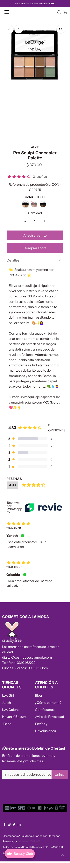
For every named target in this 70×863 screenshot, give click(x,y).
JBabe (6, 724)
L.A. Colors (10, 710)
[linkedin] (19, 824)
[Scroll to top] (62, 855)
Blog (38, 695)
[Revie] (43, 507)
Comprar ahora (35, 248)
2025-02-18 (13, 528)
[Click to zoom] (60, 29)
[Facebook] (4, 824)
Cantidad (35, 213)
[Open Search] (59, 12)
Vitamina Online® (29, 841)
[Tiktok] (14, 824)
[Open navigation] (9, 12)
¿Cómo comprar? (48, 703)
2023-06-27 (14, 567)
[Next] (18, 29)
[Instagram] (9, 824)
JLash (6, 703)
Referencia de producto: (27, 184)
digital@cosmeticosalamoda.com (27, 657)
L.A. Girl (8, 695)
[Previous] (9, 29)
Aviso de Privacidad (49, 717)
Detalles (13, 260)
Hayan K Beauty (14, 717)
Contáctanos (44, 710)
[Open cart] (65, 12)
